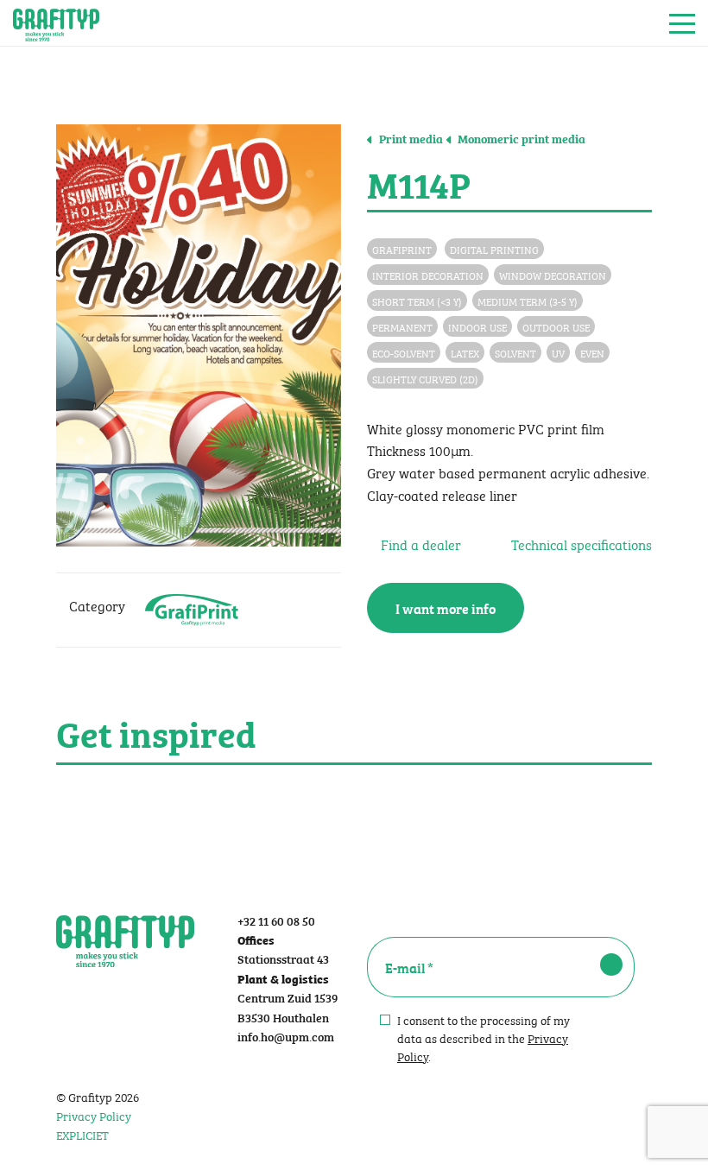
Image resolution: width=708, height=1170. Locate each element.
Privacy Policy (93, 1114)
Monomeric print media (520, 138)
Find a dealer (419, 543)
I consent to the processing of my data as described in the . (483, 1037)
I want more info (445, 608)
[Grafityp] (56, 23)
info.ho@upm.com (285, 1036)
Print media (409, 138)
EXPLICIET (82, 1133)
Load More (354, 806)
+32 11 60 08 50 (276, 920)
